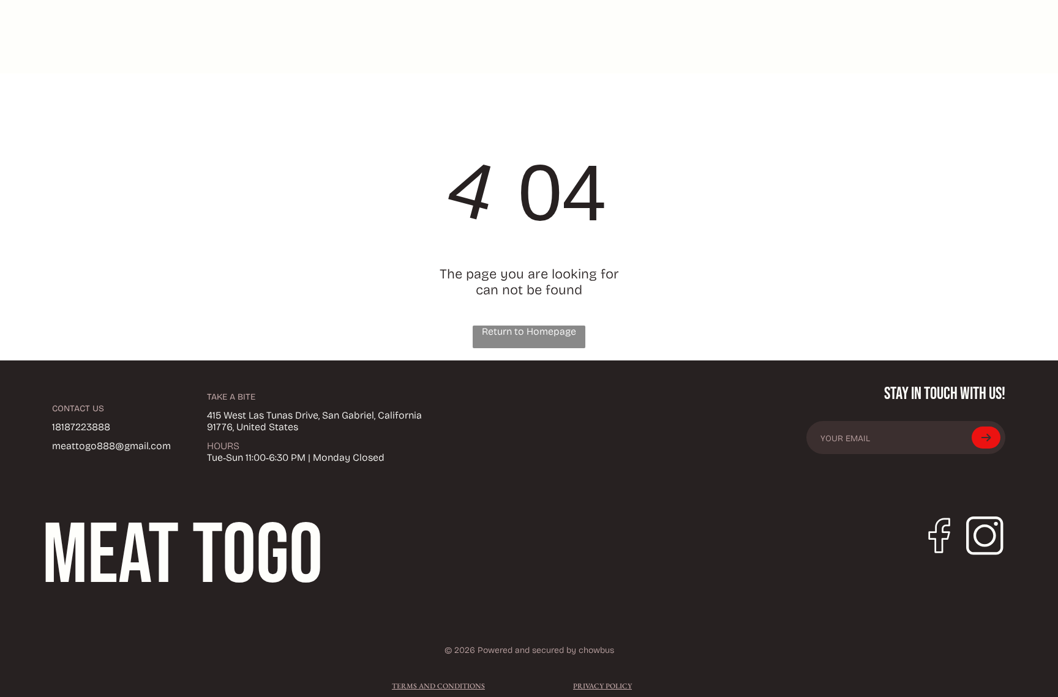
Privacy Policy (602, 686)
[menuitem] (686, 37)
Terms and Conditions (438, 686)
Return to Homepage (529, 331)
